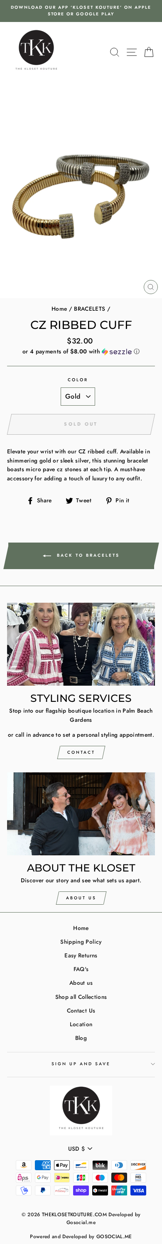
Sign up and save (81, 1064)
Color (78, 380)
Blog (81, 1038)
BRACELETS (89, 308)
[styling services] (81, 644)
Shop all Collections (81, 997)
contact (81, 752)
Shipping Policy (80, 941)
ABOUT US (81, 898)
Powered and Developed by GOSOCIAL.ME (81, 1236)
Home (59, 308)
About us (81, 983)
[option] (81, 11)
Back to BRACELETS (87, 555)
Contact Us (81, 1010)
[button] (81, 351)
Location (81, 1024)
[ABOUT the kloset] (81, 813)
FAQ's (81, 969)
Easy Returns (80, 955)
